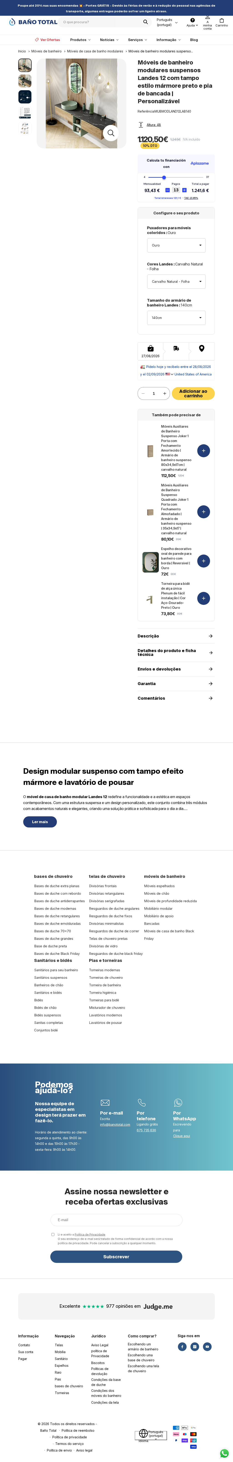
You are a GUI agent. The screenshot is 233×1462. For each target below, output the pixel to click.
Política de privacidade (69, 1437)
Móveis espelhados (159, 886)
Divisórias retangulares (106, 893)
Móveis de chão (156, 893)
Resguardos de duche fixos (110, 916)
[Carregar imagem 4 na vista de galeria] (25, 112)
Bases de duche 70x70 (52, 931)
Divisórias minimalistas (106, 923)
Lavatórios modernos (105, 1015)
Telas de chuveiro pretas (108, 938)
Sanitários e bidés (48, 992)
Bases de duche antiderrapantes (59, 901)
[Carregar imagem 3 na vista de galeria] (25, 96)
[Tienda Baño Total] (33, 22)
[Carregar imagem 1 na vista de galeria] (25, 65)
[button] (222, 22)
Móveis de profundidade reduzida (170, 901)
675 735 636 (146, 1130)
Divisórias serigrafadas (106, 901)
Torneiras (62, 1393)
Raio (58, 1372)
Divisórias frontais (103, 886)
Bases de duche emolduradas (57, 923)
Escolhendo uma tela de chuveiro (143, 1368)
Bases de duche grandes (53, 938)
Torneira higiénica (102, 992)
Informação (28, 1336)
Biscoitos (98, 1363)
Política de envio (59, 1450)
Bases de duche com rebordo (57, 893)
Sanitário (61, 1359)
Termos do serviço (69, 1444)
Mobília (60, 1352)
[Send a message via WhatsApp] (224, 1453)
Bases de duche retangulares (57, 916)
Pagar (22, 1359)
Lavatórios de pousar (105, 1022)
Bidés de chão (45, 1007)
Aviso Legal (99, 1345)
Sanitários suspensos (50, 977)
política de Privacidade (100, 1353)
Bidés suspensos (47, 1015)
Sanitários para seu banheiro (56, 970)
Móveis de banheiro (46, 51)
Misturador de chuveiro (107, 1007)
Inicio (22, 51)
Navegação (65, 1336)
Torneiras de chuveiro (106, 977)
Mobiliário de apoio (159, 916)
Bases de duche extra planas (56, 886)
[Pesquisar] (147, 22)
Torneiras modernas (104, 970)
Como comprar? (142, 1336)
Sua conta (25, 1352)
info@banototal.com (115, 1124)
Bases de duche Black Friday (57, 953)
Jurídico (98, 1336)
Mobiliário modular (158, 908)
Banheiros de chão (48, 985)
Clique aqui (181, 1136)
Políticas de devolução (100, 1371)
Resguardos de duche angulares (114, 908)
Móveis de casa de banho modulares (95, 51)
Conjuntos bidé (46, 1030)
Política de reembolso (78, 1430)
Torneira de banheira (105, 985)
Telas (59, 1345)
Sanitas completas (48, 1022)
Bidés (38, 1000)
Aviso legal (84, 1450)
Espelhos (61, 1365)
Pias (58, 1379)
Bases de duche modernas (55, 908)
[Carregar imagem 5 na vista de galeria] (25, 128)
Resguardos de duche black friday (116, 953)
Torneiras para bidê (104, 1000)
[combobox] (105, 22)
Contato (24, 1345)
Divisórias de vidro (103, 946)
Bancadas (152, 923)
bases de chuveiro (69, 1386)
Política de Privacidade (90, 1234)
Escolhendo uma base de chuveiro (141, 1357)
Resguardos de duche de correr (114, 931)
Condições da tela (105, 1402)
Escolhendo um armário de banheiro (143, 1346)
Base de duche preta (50, 946)
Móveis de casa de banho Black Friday (169, 935)
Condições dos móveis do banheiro (106, 1393)
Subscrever (116, 1256)
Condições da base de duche (106, 1382)
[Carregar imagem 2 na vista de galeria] (25, 81)
